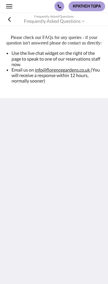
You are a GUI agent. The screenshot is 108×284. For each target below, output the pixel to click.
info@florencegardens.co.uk (63, 69)
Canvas (65, 268)
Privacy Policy (19, 221)
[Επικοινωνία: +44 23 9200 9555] (59, 6)
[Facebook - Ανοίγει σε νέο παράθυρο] (11, 184)
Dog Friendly (18, 226)
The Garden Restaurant (29, 216)
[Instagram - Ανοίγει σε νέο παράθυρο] (27, 184)
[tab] (54, 202)
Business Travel (21, 231)
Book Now (16, 211)
